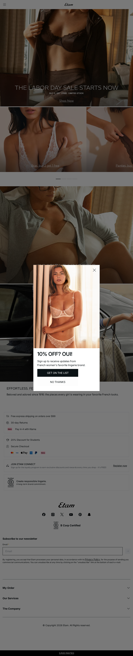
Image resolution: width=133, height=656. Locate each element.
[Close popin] (94, 270)
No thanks (57, 382)
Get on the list (58, 372)
